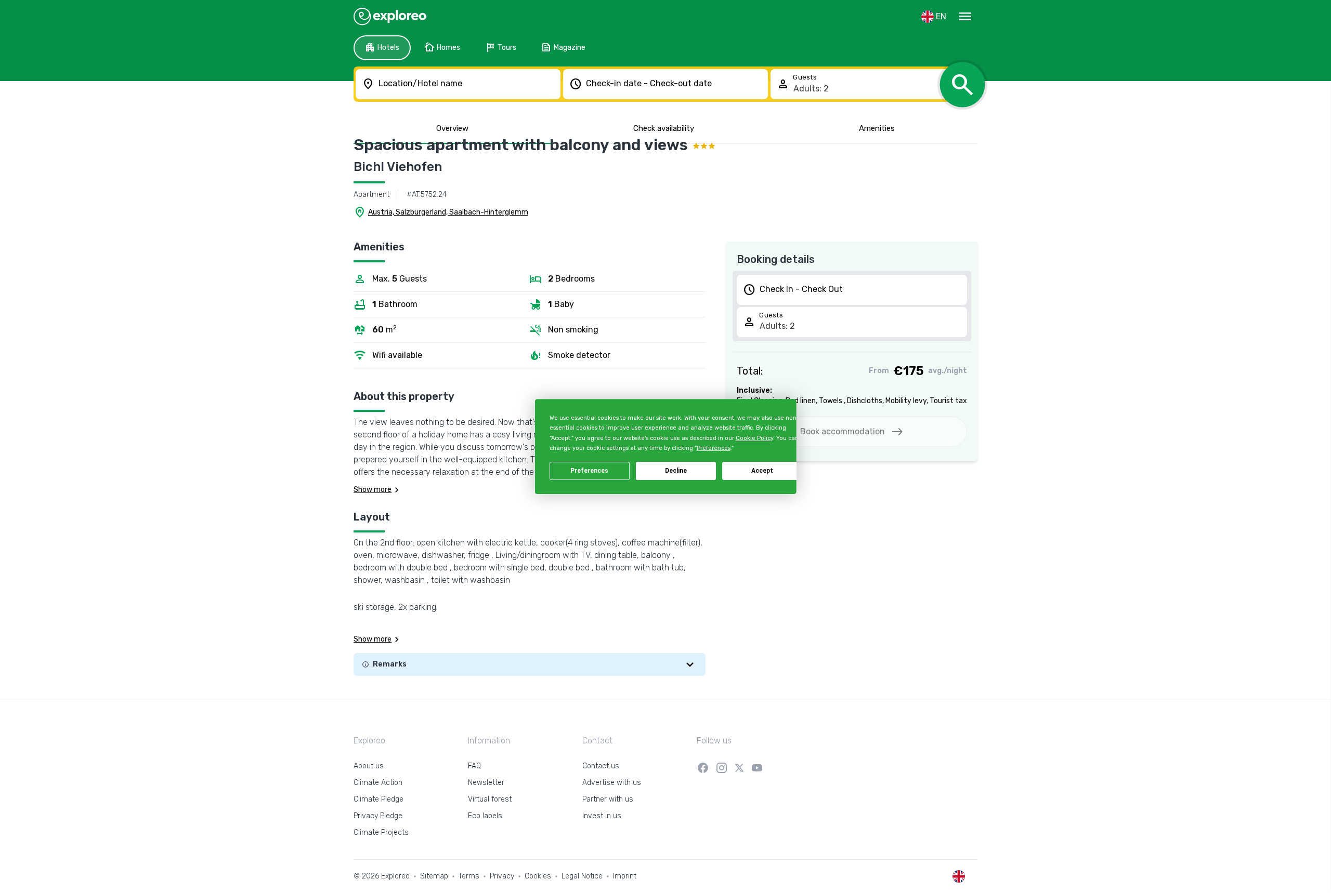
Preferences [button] (713, 448)
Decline (676, 470)
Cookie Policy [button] (754, 438)
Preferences (589, 470)
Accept (762, 470)
